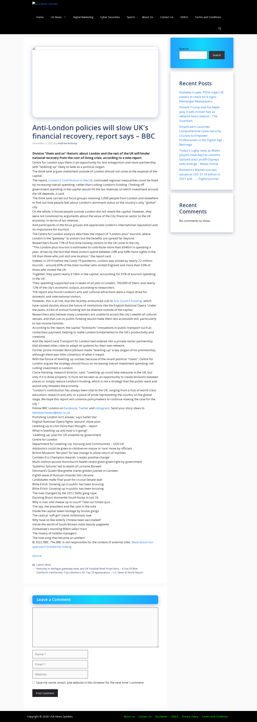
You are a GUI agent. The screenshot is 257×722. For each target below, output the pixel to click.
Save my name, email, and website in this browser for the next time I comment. (90, 682)
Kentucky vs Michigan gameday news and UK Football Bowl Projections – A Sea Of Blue (87, 568)
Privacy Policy (190, 716)
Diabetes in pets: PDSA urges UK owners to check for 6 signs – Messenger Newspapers (201, 96)
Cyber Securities (110, 17)
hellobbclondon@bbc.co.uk (51, 413)
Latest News (43, 564)
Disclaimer (161, 716)
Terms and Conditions (208, 17)
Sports (131, 17)
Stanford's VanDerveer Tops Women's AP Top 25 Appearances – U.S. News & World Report (89, 572)
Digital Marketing (83, 17)
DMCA (184, 17)
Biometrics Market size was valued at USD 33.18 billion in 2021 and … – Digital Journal (199, 174)
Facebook (70, 408)
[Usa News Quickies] (52, 5)
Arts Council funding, (128, 301)
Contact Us (166, 17)
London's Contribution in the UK (70, 180)
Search (183, 49)
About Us (147, 17)
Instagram (102, 408)
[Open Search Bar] (220, 28)
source (37, 556)
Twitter (83, 408)
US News (56, 17)
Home (40, 17)
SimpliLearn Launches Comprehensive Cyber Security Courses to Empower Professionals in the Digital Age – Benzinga (201, 136)
